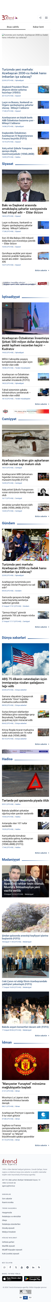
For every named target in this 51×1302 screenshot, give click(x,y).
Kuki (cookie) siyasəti (10, 1254)
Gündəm (8, 523)
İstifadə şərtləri (8, 1242)
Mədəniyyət (11, 860)
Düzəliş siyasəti (8, 1228)
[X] (16, 1267)
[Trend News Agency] (9, 1162)
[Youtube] (21, 1267)
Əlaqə (4, 1220)
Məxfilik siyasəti (8, 1246)
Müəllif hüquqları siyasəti (12, 1250)
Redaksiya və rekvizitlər (11, 1216)
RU (30, 1297)
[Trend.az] (10, 17)
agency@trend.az (8, 1186)
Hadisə (7, 759)
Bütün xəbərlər (41, 270)
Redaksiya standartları (11, 1224)
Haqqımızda (7, 1213)
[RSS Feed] (39, 1267)
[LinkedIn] (33, 1267)
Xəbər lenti (38, 27)
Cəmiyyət (9, 419)
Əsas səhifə (13, 27)
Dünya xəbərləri (14, 638)
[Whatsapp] (4, 1267)
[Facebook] (10, 1267)
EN (21, 1297)
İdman (7, 1042)
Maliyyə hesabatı (9, 1232)
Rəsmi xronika (7, 1202)
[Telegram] (27, 1267)
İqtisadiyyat (11, 297)
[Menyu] (46, 17)
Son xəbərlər (7, 1199)
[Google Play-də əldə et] (33, 1278)
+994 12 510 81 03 (9, 1183)
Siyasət (7, 164)
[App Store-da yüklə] (12, 1278)
